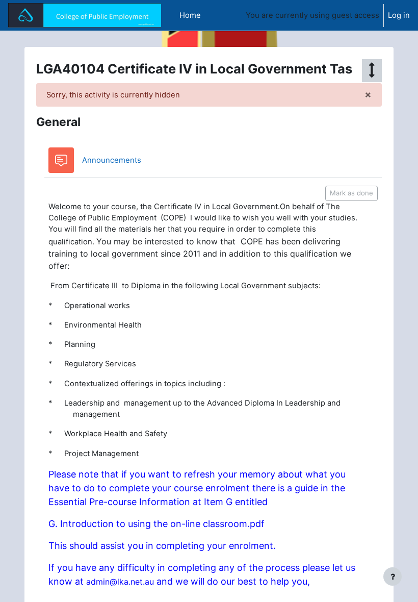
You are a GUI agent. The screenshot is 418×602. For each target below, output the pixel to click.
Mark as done (351, 193)
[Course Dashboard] (372, 70)
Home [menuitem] (190, 15)
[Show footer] (392, 576)
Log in (399, 15)
